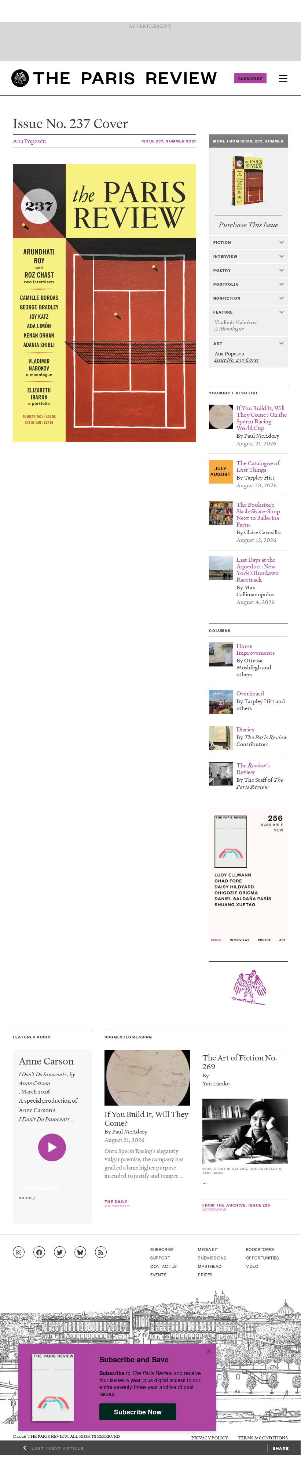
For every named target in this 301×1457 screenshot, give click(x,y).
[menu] (283, 78)
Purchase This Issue (248, 225)
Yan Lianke (216, 1083)
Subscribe (250, 78)
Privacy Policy (209, 1438)
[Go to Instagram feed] (19, 1252)
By (205, 1075)
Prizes (205, 1274)
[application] (52, 1183)
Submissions (212, 1257)
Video (252, 1266)
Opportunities (262, 1257)
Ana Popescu (29, 141)
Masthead (209, 1266)
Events (158, 1274)
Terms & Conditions (263, 1438)
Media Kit (208, 1249)
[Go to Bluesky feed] (80, 1252)
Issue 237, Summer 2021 (169, 141)
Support (160, 1257)
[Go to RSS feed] (101, 1252)
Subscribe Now (138, 1412)
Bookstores (260, 1249)
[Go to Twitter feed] (60, 1252)
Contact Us (163, 1266)
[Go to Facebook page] (39, 1252)
